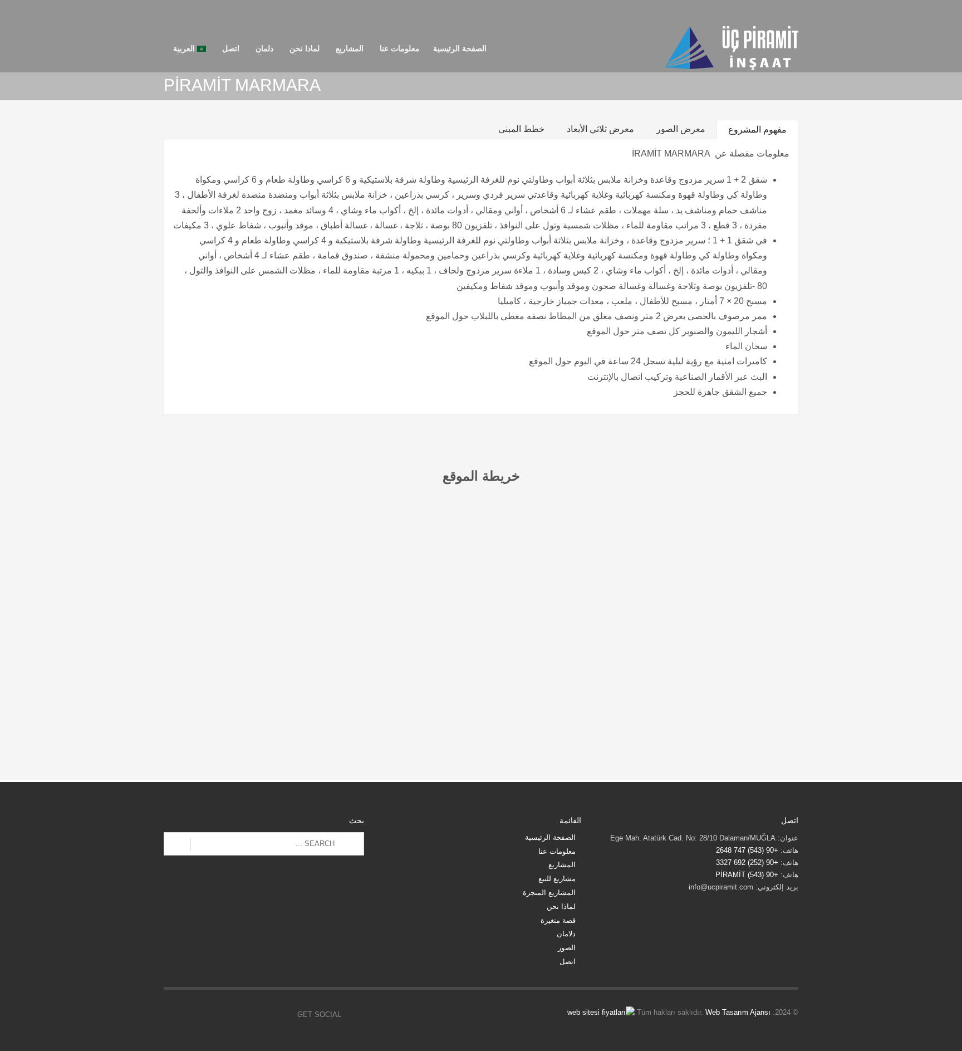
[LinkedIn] (205, 1014)
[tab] (757, 129)
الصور (567, 948)
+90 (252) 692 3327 (748, 862)
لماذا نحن (561, 906)
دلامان (566, 934)
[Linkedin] (773, 12)
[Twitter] (790, 12)
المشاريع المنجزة (549, 892)
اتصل (567, 961)
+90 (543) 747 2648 (747, 850)
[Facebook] (740, 12)
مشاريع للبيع (557, 878)
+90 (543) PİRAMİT (746, 875)
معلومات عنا (557, 851)
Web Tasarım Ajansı (737, 1012)
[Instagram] (723, 12)
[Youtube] (756, 12)
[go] (177, 844)
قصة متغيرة (558, 920)
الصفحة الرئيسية (550, 837)
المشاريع (562, 865)
